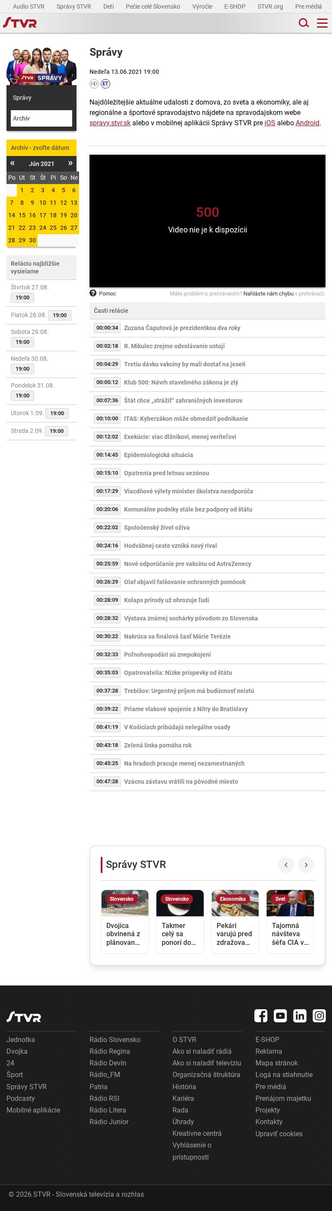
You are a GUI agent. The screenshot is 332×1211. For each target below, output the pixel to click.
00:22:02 (107, 527)
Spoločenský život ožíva (157, 527)
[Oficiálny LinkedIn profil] (300, 1015)
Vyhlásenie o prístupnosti (191, 1151)
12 (63, 202)
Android (307, 123)
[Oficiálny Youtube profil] (280, 1015)
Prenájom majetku (283, 1098)
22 (22, 227)
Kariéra (183, 1098)
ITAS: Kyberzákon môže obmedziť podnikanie (186, 418)
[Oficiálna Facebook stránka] (261, 1015)
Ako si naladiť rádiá (202, 1051)
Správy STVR (75, 6)
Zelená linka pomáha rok (158, 745)
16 (32, 215)
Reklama (268, 1051)
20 (73, 215)
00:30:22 (107, 636)
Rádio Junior (108, 1122)
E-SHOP (235, 6)
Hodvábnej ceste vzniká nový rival (170, 545)
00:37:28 (107, 690)
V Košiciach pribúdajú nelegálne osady (177, 727)
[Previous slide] (286, 865)
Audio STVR (29, 6)
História (184, 1087)
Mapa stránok (276, 1063)
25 (53, 227)
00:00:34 (107, 327)
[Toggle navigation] (322, 23)
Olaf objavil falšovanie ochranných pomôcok (185, 581)
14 (11, 215)
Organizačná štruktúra (206, 1075)
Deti (109, 6)
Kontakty (269, 1122)
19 (63, 215)
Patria (98, 1087)
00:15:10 (107, 473)
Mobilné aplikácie (33, 1110)
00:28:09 (107, 600)
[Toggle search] (303, 23)
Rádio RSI (104, 1098)
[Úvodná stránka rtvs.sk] (20, 23)
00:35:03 (107, 672)
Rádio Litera (107, 1110)
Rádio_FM (104, 1075)
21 (11, 227)
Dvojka (17, 1051)
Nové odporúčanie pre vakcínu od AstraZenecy (187, 563)
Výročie (203, 6)
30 (32, 240)
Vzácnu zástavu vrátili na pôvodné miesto (181, 781)
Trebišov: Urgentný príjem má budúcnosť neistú (189, 690)
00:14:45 (107, 454)
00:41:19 (107, 727)
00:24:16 (107, 545)
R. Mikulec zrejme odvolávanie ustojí (174, 346)
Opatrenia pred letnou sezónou (166, 473)
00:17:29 (107, 491)
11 (53, 202)
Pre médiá (309, 6)
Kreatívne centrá (197, 1133)
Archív (21, 118)
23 (32, 227)
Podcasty (20, 1098)
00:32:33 (107, 654)
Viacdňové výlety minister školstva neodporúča (188, 491)
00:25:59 (107, 563)
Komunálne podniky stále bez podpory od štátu (188, 509)
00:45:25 (107, 763)
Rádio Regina (109, 1051)
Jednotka (20, 1040)
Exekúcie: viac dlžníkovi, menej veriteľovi (180, 436)
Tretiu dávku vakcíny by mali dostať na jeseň (185, 364)
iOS (270, 123)
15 (22, 215)
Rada (180, 1110)
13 (73, 202)
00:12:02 (107, 436)
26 (63, 227)
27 (73, 227)
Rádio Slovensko (114, 1040)
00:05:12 (107, 382)
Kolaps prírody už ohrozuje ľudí (166, 600)
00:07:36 (107, 400)
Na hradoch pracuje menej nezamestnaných (184, 763)
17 (42, 215)
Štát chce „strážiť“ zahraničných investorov (183, 400)
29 (22, 240)
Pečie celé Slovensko (154, 6)
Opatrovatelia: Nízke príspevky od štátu (178, 672)
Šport (14, 1075)
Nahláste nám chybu (268, 293)
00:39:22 (107, 709)
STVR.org (271, 6)
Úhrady (183, 1122)
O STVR (184, 1040)
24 (42, 227)
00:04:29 (107, 364)
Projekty (267, 1110)
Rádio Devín (107, 1063)
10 (42, 202)
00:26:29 (107, 581)
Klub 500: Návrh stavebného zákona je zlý (181, 382)
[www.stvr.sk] (23, 1017)
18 (53, 215)
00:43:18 (107, 745)
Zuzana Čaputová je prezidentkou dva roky (182, 327)
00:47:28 (107, 781)
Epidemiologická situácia (158, 454)
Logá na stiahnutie (284, 1075)
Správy (22, 97)
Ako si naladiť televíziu (206, 1063)
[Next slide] (306, 865)
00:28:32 (107, 618)
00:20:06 (107, 509)
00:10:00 (107, 418)
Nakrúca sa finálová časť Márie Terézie (177, 636)
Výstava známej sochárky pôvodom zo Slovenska (191, 618)
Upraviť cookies (279, 1134)
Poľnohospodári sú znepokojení (167, 654)
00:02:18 (107, 346)
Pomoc (107, 293)
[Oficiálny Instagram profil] (319, 1015)
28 (11, 240)
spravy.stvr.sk (110, 123)
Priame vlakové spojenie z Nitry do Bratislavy (186, 709)
